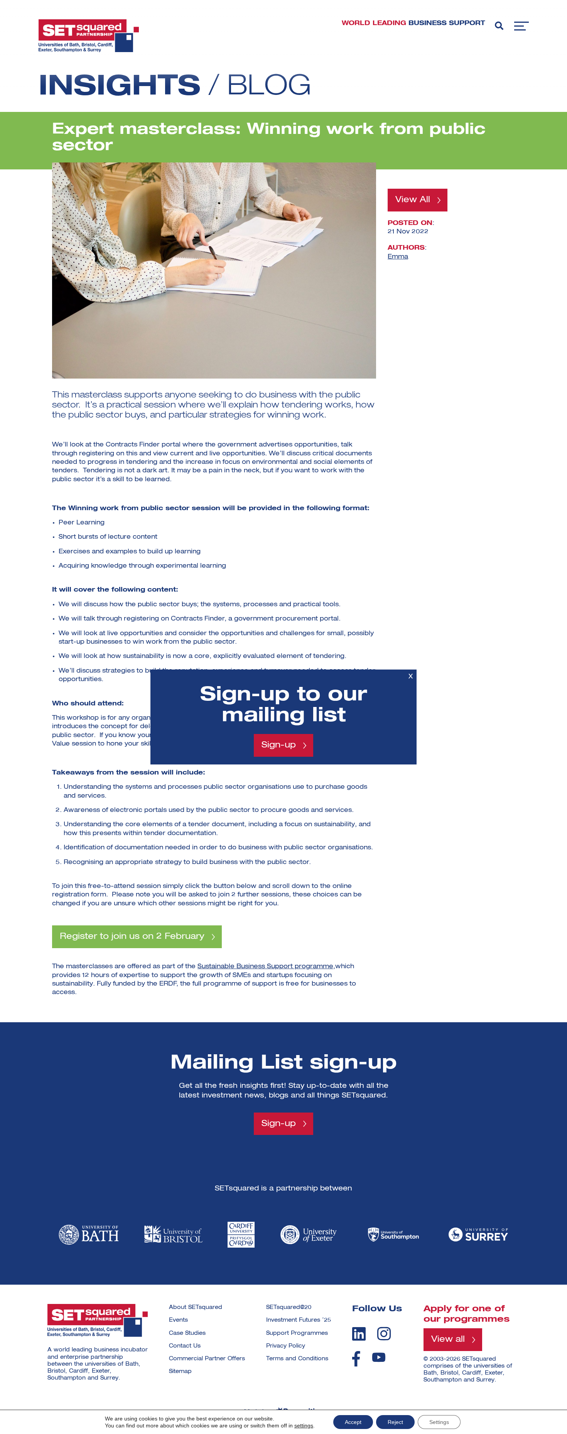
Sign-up (279, 745)
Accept (353, 1422)
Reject (395, 1422)
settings (303, 1425)
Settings (439, 1422)
